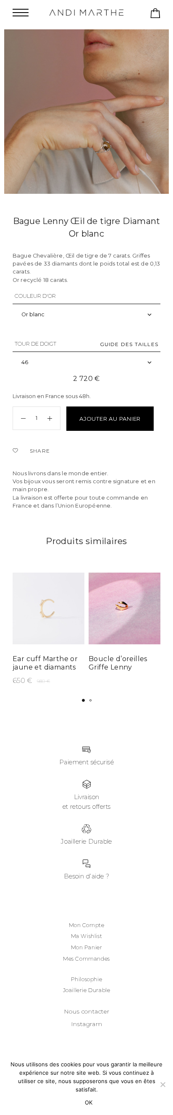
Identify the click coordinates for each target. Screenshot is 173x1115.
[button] (83, 700)
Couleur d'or (35, 296)
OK (89, 1102)
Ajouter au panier (110, 418)
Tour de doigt (35, 344)
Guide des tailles (129, 344)
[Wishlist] (17, 451)
